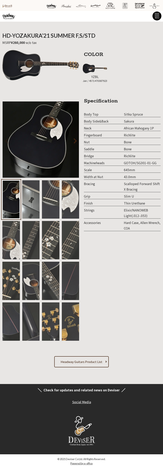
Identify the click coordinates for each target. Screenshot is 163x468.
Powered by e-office (81, 463)
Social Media (81, 401)
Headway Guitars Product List (81, 362)
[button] (69, 140)
